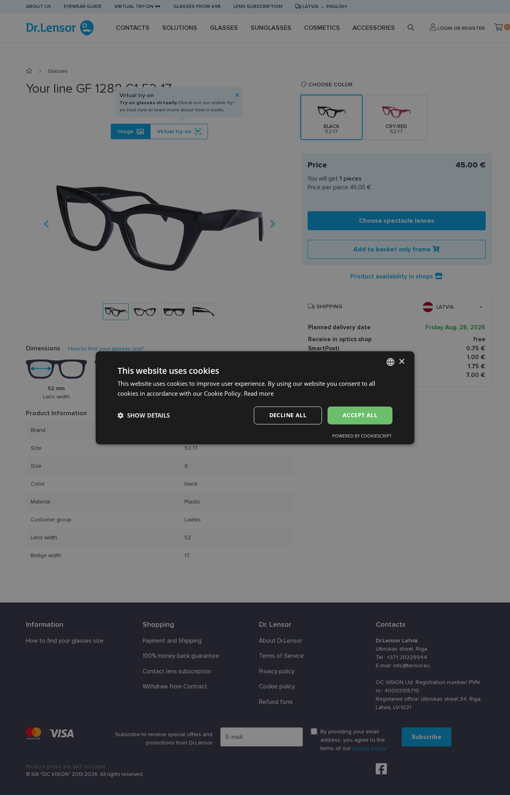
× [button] (401, 361)
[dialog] (255, 397)
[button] (144, 415)
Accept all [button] (360, 415)
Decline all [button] (287, 415)
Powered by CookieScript (362, 435)
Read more (259, 393)
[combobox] (390, 362)
